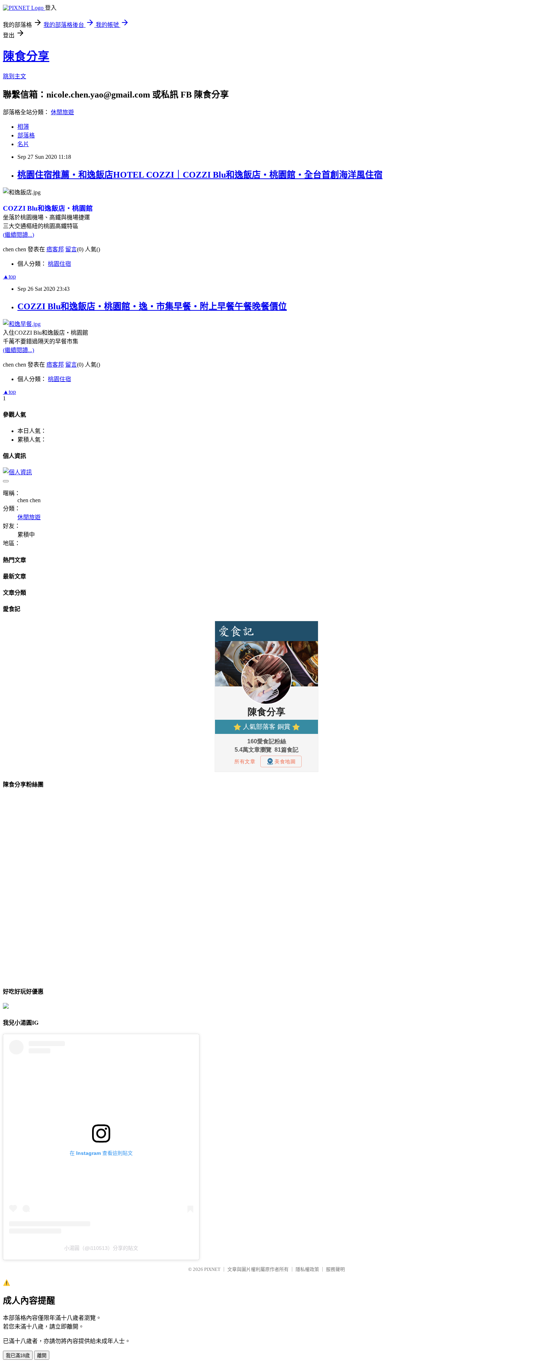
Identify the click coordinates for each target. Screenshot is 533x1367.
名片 (23, 144)
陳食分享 (26, 56)
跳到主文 (14, 76)
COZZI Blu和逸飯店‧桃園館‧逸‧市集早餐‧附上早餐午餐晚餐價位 (152, 306)
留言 (71, 249)
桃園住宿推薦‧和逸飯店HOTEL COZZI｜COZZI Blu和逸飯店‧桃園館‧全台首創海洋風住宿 (200, 174)
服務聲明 (335, 1269)
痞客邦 (55, 249)
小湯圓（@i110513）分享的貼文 (101, 1248)
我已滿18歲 (18, 1355)
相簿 (23, 127)
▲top (9, 276)
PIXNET (212, 1269)
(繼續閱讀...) (18, 235)
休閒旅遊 (62, 112)
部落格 (26, 135)
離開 (41, 1355)
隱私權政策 (307, 1269)
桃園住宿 (59, 264)
